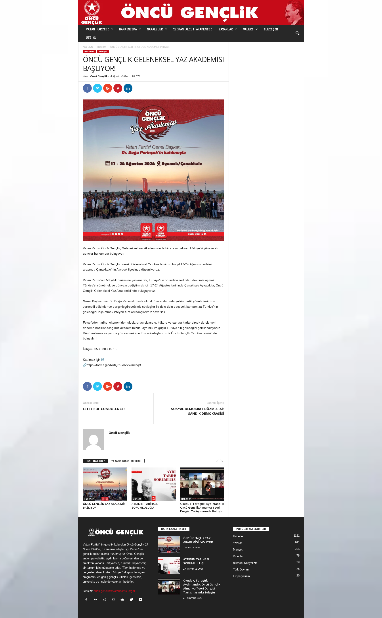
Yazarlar (226, 29)
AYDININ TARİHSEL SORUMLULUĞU (145, 505)
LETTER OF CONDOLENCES (104, 408)
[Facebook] (87, 600)
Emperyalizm (241, 576)
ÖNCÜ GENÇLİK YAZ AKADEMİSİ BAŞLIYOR (104, 505)
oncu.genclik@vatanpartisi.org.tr (114, 591)
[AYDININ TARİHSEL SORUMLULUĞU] (154, 484)
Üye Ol (91, 37)
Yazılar (237, 543)
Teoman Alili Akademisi (192, 29)
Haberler (101, 46)
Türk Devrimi (241, 569)
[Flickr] (96, 600)
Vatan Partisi (97, 29)
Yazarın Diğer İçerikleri (126, 460)
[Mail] (114, 600)
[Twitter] (132, 600)
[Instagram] (105, 600)
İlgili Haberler (95, 460)
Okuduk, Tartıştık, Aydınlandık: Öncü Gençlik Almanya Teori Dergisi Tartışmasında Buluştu (202, 507)
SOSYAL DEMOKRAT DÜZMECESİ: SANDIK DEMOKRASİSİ (197, 411)
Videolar (238, 556)
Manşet (103, 51)
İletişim (271, 29)
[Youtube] (141, 600)
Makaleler (155, 29)
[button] (297, 33)
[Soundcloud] (123, 600)
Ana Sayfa (88, 46)
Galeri (248, 29)
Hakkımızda (128, 29)
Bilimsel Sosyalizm (245, 563)
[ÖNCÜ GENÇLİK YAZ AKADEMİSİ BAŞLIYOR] (105, 484)
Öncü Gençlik (99, 76)
